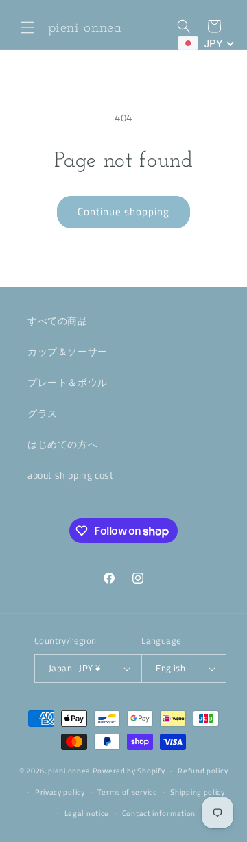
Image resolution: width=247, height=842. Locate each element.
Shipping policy (197, 791)
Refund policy (203, 770)
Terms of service (127, 791)
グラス (42, 413)
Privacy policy (60, 791)
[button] (27, 27)
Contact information (159, 813)
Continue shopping (123, 211)
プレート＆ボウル (67, 382)
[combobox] (206, 43)
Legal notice (86, 813)
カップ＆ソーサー (67, 351)
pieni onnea (69, 770)
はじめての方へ (62, 444)
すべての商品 (57, 320)
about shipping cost (70, 475)
